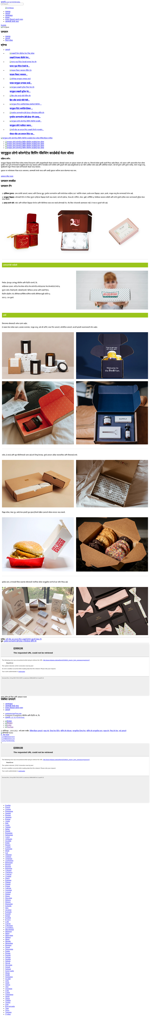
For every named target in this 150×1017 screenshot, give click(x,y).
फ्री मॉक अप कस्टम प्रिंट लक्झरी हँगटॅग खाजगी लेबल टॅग (24, 639)
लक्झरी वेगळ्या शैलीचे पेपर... (20, 57)
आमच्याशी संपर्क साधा (12, 21)
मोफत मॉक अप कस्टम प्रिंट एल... (22, 134)
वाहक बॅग (106, 731)
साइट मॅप (46, 731)
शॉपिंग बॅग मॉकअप (66, 731)
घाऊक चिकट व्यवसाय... (19, 74)
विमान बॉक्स (9, 40)
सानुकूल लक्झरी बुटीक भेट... (20, 91)
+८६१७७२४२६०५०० (8, 737)
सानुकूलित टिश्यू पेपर (79, 731)
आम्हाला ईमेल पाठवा (7, 176)
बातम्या (7, 17)
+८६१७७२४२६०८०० (8, 739)
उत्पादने (7, 13)
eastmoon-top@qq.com (13, 713)
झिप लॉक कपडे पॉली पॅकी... (20, 100)
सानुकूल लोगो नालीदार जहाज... (21, 125)
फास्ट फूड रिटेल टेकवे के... (20, 66)
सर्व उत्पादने (122, 731)
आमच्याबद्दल (9, 15)
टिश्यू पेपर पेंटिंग (55, 731)
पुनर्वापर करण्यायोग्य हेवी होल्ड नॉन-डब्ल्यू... (25, 117)
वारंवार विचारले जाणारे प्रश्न (14, 19)
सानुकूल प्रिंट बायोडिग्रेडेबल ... (21, 108)
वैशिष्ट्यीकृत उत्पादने (36, 731)
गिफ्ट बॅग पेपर (114, 731)
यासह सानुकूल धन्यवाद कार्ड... (21, 83)
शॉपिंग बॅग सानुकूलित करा (94, 731)
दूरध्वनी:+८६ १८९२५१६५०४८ (10, 2)
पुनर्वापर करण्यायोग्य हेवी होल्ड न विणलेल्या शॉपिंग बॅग (20, 641)
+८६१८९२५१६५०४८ (8, 741)
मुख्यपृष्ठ (7, 11)
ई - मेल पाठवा (5, 735)
